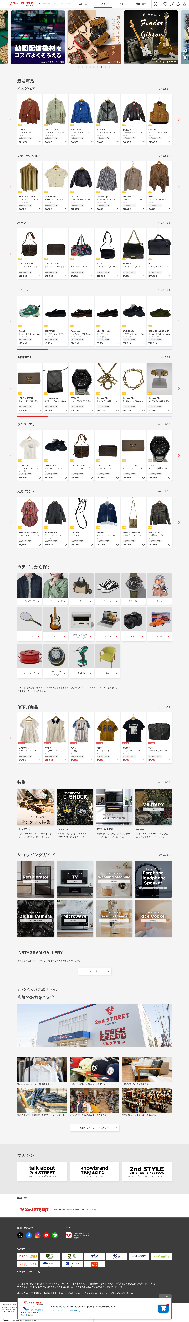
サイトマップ (107, 1283)
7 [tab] (102, 67)
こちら (41, 691)
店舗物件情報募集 (52, 1293)
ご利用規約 (22, 1283)
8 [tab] (106, 67)
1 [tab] (79, 67)
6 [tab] (98, 67)
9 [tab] (110, 67)
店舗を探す (141, 4)
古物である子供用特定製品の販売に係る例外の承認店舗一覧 (45, 1287)
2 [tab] (83, 67)
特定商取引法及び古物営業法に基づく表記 (135, 1283)
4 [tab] (90, 67)
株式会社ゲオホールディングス (80, 1293)
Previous (11, 120)
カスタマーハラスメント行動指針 (115, 1293)
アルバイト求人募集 (75, 1283)
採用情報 (35, 1293)
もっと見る (163, 88)
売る (122, 4)
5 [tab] (94, 67)
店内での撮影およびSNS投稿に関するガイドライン (99, 1287)
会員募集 (94, 1283)
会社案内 (21, 1293)
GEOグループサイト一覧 (28, 1272)
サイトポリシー (56, 1283)
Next (178, 120)
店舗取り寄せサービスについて (94, 1128)
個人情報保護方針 (38, 1283)
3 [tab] (86, 67)
